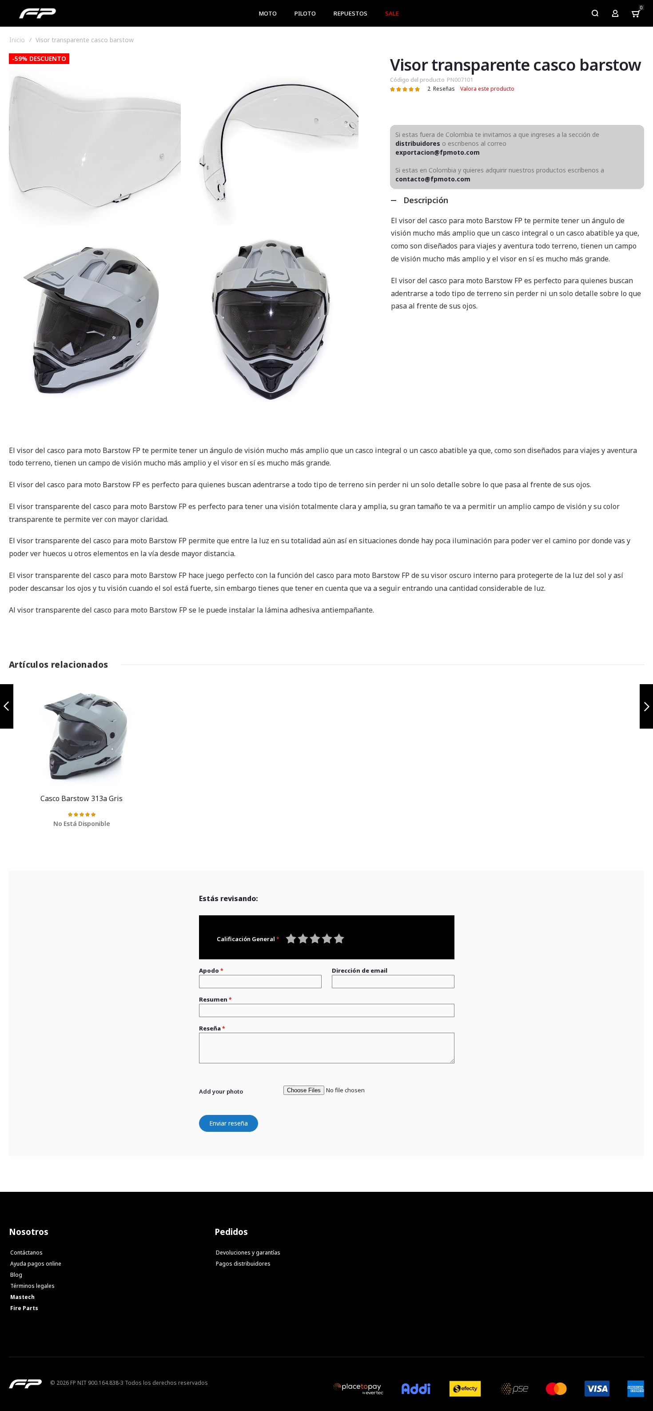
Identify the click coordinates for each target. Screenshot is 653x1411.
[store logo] (37, 13)
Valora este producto (487, 88)
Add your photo (221, 1091)
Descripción (425, 200)
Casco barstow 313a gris (88, 736)
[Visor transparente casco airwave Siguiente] (646, 706)
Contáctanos (26, 1252)
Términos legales (32, 1286)
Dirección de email (359, 970)
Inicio (17, 40)
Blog (16, 1275)
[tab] (517, 200)
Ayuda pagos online (35, 1263)
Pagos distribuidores (243, 1263)
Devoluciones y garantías (248, 1252)
